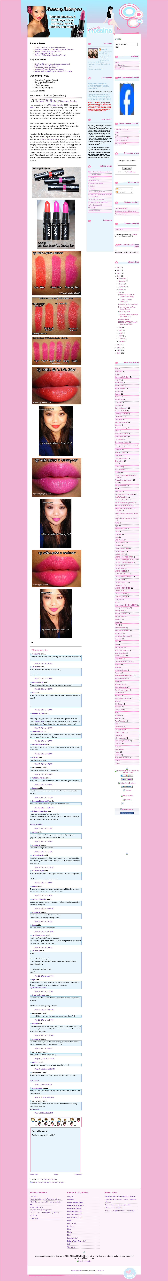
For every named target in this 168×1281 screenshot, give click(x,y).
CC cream (118, 402)
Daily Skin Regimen (121, 422)
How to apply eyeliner (122, 500)
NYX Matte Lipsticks (55, 105)
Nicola (69, 1232)
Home (56, 1175)
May (120, 330)
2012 (119, 273)
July (120, 292)
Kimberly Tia (71, 1223)
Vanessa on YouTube (122, 138)
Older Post (78, 1175)
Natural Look (119, 647)
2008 (119, 350)
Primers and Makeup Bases (124, 676)
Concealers (118, 416)
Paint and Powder (121, 214)
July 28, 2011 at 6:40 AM (44, 1048)
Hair (116, 483)
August (121, 289)
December (122, 278)
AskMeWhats (37, 731)
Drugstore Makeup (121, 428)
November (122, 281)
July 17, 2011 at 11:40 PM (44, 991)
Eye (33, 979)
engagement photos (121, 433)
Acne (116, 368)
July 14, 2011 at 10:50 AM (44, 932)
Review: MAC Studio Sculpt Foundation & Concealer (53, 71)
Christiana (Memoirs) (74, 1211)
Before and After (120, 388)
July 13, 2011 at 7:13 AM (44, 883)
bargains (118, 380)
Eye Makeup (119, 439)
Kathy (69, 1220)
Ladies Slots (119, 229)
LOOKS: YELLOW (121, 593)
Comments (121, 192)
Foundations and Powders (123, 480)
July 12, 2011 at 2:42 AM (44, 663)
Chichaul (36, 951)
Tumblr (117, 135)
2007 (119, 353)
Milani (117, 625)
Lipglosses (118, 534)
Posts (120, 189)
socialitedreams (39, 744)
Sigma (117, 701)
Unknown (36, 654)
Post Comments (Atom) (48, 1179)
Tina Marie (71, 1247)
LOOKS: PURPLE (121, 582)
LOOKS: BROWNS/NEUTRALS (125, 560)
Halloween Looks (120, 485)
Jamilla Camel (37, 682)
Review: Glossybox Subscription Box (48, 51)
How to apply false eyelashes (45, 68)
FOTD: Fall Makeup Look (44, 53)
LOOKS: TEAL (119, 591)
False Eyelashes (120, 469)
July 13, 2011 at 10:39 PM (44, 909)
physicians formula (121, 670)
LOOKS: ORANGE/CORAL (123, 576)
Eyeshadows (119, 461)
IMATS (32, 108)
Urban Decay (119, 749)
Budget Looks (119, 399)
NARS (117, 644)
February (122, 338)
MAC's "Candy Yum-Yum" (50, 139)
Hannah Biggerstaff (40, 801)
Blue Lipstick (34, 1080)
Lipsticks (118, 545)
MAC (116, 602)
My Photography (120, 143)
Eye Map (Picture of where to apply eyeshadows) (52, 64)
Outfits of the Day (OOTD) (123, 661)
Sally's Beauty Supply (122, 690)
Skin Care (118, 707)
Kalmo (35, 886)
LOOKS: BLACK (120, 551)
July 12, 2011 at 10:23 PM (44, 867)
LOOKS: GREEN (120, 571)
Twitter (117, 132)
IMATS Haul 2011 (124, 312)
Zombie (117, 760)
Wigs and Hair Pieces (122, 758)
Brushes (117, 397)
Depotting (118, 425)
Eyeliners (118, 455)
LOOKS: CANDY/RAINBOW (124, 562)
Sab (68, 1244)
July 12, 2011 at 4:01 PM (44, 829)
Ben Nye (118, 391)
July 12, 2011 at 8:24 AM (44, 754)
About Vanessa (120, 65)
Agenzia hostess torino (38, 988)
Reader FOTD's (120, 684)
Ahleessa (70, 1199)
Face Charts (119, 467)
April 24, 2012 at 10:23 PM (44, 1097)
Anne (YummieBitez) (74, 1208)
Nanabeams (37, 1088)
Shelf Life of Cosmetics (122, 698)
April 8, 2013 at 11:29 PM (44, 1113)
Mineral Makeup (120, 627)
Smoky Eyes (119, 709)
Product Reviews (120, 678)
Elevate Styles (38, 713)
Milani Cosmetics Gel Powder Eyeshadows (50, 48)
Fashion (117, 472)
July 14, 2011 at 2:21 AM (44, 921)
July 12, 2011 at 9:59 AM (44, 785)
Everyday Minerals (121, 436)
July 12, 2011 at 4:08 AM (44, 710)
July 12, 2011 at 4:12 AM (44, 728)
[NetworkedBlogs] (126, 809)
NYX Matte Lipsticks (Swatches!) (48, 95)
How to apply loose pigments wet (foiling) (49, 70)
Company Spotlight (121, 414)
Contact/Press (119, 68)
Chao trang (34, 1218)
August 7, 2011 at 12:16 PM (45, 1069)
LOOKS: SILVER (120, 585)
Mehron (117, 622)
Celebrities (118, 405)
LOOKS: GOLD (120, 565)
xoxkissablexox (39, 935)
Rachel (35, 1023)
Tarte (116, 724)
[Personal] (127, 790)
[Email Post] (31, 642)
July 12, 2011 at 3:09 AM (44, 689)
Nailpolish (118, 639)
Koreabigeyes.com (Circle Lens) (125, 211)
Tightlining (118, 735)
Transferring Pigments (122, 741)
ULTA (116, 746)
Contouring (118, 419)
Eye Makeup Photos (121, 442)
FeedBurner (131, 172)
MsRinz (35, 757)
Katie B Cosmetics (121, 140)
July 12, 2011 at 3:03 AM (44, 679)
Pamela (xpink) (72, 1238)
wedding (118, 755)
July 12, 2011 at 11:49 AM (44, 797)
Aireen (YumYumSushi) (75, 1205)
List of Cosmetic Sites (122, 548)
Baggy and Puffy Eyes (122, 377)
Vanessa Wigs (39, 721)
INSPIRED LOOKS (121, 528)
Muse (69, 1229)
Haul (116, 488)
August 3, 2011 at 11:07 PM (44, 1059)
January (121, 341)
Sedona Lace (119, 692)
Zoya (116, 763)
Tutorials (118, 743)
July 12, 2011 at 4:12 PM (44, 841)
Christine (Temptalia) (74, 1214)
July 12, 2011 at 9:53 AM (44, 774)
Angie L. (35, 1062)
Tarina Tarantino (120, 721)
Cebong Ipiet (100, 1270)
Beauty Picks (119, 382)
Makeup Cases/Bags (122, 608)
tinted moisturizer (120, 738)
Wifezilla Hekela (38, 778)
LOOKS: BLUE (119, 554)
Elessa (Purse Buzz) (74, 1217)
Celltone (134, 234)
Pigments (118, 673)
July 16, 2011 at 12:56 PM (44, 976)
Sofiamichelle (38, 855)
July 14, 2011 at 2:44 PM (44, 947)
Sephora (118, 695)
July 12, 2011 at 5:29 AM (44, 741)
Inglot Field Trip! (123, 319)
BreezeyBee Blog (36, 825)
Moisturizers (119, 633)
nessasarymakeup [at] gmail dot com (100, 91)
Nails (116, 642)
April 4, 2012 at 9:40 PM (43, 1084)
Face (116, 464)
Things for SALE (120, 732)
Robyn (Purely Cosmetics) (76, 1241)
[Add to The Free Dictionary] (127, 787)
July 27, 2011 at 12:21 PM (44, 1035)
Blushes (117, 394)
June (120, 327)
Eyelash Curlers (120, 452)
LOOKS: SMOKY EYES (122, 588)
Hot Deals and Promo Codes (124, 494)
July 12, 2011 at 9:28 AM (44, 764)
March (121, 336)
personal (118, 667)
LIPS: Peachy (119, 540)
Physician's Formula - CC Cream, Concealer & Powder (54, 50)
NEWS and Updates (121, 650)
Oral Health (118, 659)
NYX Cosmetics (63, 101)
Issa (34, 925)
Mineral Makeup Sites (122, 630)
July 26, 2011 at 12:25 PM (44, 1020)
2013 (119, 270)
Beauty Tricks (119, 385)
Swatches (73, 101)
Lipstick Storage (120, 543)
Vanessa (104, 49)
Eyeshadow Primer (121, 458)
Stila (116, 712)
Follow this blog (126, 813)
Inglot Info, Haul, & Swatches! (128, 304)
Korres (117, 531)
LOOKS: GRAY (120, 568)
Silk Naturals (119, 704)
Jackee (35, 788)
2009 (119, 347)
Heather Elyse (38, 871)
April (120, 333)
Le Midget (70, 1226)
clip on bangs (34, 1109)
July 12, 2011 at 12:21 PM (44, 808)
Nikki (69, 1235)
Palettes (117, 664)
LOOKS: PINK (119, 579)
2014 (119, 267)
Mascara (118, 619)
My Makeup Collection (122, 636)
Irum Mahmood (38, 995)
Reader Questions (121, 687)
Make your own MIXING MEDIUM (126, 605)
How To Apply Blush (121, 497)
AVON (117, 374)
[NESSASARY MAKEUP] (127, 780)
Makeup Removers (121, 613)
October (121, 284)
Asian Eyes (118, 371)
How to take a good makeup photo (126, 513)
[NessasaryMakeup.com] (127, 114)
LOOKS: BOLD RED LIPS (123, 557)
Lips (37, 101)
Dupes (117, 431)
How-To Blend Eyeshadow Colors (126, 518)
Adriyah (70, 1196)
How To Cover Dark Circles (124, 505)
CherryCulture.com (121, 208)
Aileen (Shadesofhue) (75, 1202)
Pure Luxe (118, 681)
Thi (33, 692)
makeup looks (119, 610)
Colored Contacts (120, 411)
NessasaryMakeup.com (127, 83)
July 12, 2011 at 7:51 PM (44, 852)
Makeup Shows (120, 616)
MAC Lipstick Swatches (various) (47, 66)
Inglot (116, 526)
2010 (119, 345)
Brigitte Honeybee (39, 811)
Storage (117, 715)
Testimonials (119, 726)
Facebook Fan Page (121, 129)
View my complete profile (96, 69)
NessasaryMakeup (76, 1270)
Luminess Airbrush (121, 596)
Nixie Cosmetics (120, 653)
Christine (36, 667)
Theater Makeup (120, 729)
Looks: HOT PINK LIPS (47, 101)
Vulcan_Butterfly (39, 899)
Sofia (34, 832)
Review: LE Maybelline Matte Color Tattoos (50, 55)
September (122, 286)
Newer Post (34, 1175)
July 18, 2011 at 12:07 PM (44, 1010)
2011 (119, 276)
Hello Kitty (118, 491)
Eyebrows (118, 450)
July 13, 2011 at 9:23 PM (44, 896)
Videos (117, 752)
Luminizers (118, 599)
